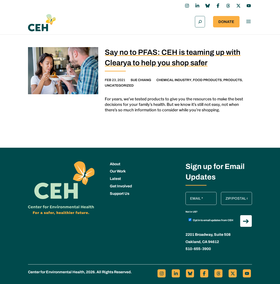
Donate (226, 22)
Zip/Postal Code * (236, 194)
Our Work (118, 171)
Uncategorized (119, 85)
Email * (193, 194)
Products (232, 80)
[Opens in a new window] (187, 5)
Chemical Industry (173, 80)
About (115, 164)
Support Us (119, 194)
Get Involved (121, 186)
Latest (115, 179)
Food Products (207, 80)
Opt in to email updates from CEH (213, 220)
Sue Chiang (141, 80)
